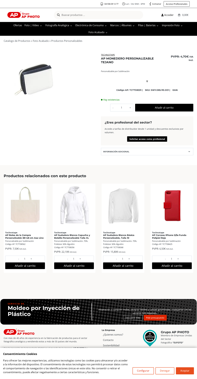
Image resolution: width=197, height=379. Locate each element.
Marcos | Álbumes (121, 25)
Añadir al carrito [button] (25, 266)
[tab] (34, 107)
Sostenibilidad (111, 345)
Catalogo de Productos (17, 41)
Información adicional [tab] (116, 151)
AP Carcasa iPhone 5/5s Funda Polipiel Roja (169, 236)
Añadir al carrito (164, 107)
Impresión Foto (171, 25)
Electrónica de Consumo (89, 25)
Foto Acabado (96, 32)
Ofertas (17, 25)
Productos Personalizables (66, 41)
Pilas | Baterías (147, 25)
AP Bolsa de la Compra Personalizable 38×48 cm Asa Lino (24, 236)
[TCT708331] (34, 80)
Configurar (143, 370)
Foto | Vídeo (31, 25)
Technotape (108, 54)
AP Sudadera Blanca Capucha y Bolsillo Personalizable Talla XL (72, 236)
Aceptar (184, 370)
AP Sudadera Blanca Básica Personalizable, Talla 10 (118, 236)
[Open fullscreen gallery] (61, 108)
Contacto (108, 340)
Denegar (165, 370)
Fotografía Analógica (57, 25)
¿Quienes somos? (113, 334)
